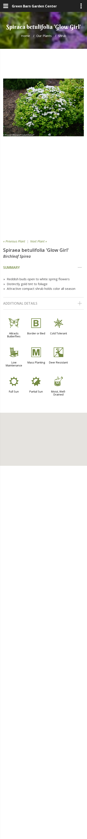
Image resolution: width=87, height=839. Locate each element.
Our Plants (44, 36)
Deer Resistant (58, 362)
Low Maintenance (14, 363)
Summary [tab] (11, 267)
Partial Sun (36, 391)
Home (25, 36)
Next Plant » (38, 241)
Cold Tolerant (58, 333)
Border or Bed (36, 333)
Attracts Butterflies (13, 334)
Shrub (62, 36)
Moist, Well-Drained (58, 393)
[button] (43, 436)
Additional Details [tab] (20, 303)
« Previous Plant (14, 241)
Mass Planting (36, 362)
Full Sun (14, 391)
